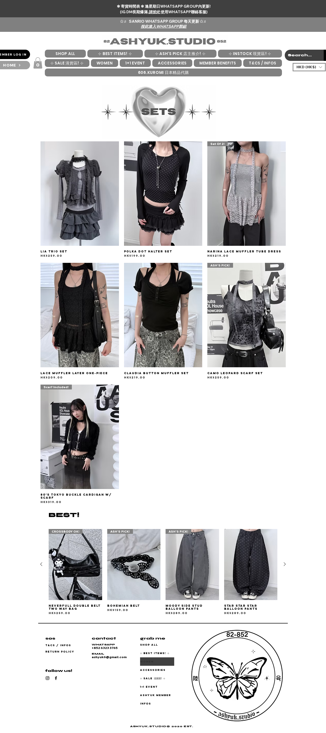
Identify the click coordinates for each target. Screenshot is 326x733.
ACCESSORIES (153, 670)
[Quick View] (79, 193)
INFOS (145, 703)
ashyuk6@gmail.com (109, 657)
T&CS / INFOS (58, 645)
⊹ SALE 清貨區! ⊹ (152, 678)
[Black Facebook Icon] (55, 678)
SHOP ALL (149, 644)
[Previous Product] (41, 564)
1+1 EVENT (149, 686)
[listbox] (309, 67)
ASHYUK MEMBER (155, 695)
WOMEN (147, 661)
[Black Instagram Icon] (47, 678)
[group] (163, 572)
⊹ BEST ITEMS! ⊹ (154, 653)
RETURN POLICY (59, 651)
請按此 (154, 11)
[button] (38, 63)
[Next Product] (285, 564)
